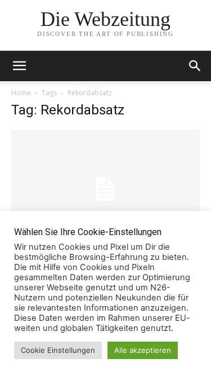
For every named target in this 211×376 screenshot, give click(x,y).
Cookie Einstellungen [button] (58, 350)
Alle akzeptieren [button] (142, 350)
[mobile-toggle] (19, 66)
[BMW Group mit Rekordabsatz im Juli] (105, 189)
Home (21, 93)
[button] (195, 66)
